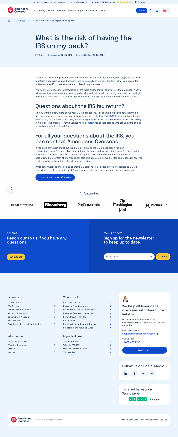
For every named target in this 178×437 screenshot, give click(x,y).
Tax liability (39, 10)
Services (90, 10)
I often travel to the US (74, 317)
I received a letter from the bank (79, 309)
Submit (163, 256)
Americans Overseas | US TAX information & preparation (18, 10)
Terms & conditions (17, 341)
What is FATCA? (71, 345)
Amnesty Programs (17, 313)
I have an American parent (76, 306)
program (90, 122)
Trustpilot (141, 2)
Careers (11, 348)
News (102, 10)
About (51, 10)
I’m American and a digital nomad (80, 324)
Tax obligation (70, 341)
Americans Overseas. (55, 151)
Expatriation (14, 320)
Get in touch (16, 256)
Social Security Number (19, 309)
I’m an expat (69, 320)
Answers (60, 10)
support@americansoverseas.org (140, 333)
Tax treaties (69, 352)
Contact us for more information (55, 177)
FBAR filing (13, 306)
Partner (11, 352)
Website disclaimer (17, 345)
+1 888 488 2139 (131, 342)
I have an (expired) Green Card (78, 313)
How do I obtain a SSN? (75, 348)
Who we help (74, 10)
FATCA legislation (116, 116)
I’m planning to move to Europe (79, 328)
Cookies (163, 420)
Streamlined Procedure (19, 317)
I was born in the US (73, 302)
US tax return (14, 302)
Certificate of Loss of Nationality (24, 324)
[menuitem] (39, 10)
